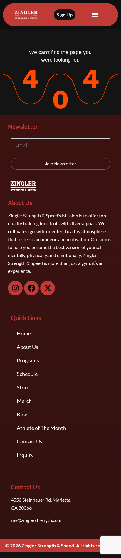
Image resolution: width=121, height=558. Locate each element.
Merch (24, 401)
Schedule (27, 374)
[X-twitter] (47, 288)
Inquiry (25, 455)
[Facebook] (31, 288)
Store (23, 387)
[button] (95, 15)
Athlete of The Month (41, 428)
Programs (28, 360)
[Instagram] (15, 288)
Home (24, 333)
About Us (27, 347)
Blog (22, 414)
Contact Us (29, 441)
